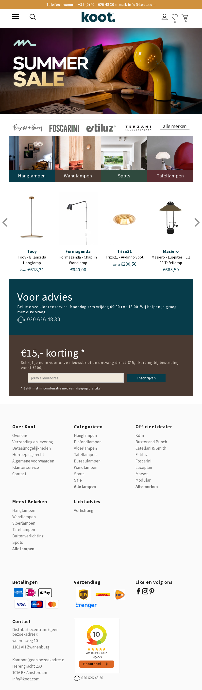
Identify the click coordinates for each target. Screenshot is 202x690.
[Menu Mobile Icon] (15, 17)
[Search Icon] (66, 17)
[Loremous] (27, 127)
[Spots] (124, 158)
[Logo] (98, 16)
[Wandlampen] (78, 158)
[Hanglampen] (32, 158)
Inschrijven (146, 377)
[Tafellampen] (170, 158)
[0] (175, 17)
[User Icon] (165, 17)
